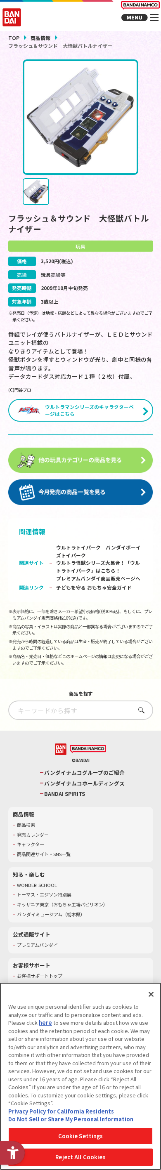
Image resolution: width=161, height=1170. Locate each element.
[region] (80, 1076)
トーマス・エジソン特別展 (44, 895)
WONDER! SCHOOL (37, 885)
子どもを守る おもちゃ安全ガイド (94, 587)
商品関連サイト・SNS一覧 (44, 854)
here (45, 1022)
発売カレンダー (33, 835)
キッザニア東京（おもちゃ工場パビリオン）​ (62, 904)
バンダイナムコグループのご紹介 (84, 772)
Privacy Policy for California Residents (61, 1111)
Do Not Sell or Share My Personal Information (70, 1119)
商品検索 (26, 825)
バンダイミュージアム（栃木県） (51, 914)
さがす (139, 710)
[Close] (151, 994)
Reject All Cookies (80, 1157)
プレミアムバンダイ (37, 945)
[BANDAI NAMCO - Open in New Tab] (88, 749)
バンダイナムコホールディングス (84, 783)
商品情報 (40, 37)
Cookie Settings (80, 1136)
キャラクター (30, 844)
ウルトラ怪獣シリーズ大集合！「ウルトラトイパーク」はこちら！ (98, 566)
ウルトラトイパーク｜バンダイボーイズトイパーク (98, 551)
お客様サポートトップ (39, 976)
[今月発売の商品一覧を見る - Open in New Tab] (80, 492)
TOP (13, 37)
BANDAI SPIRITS (64, 793)
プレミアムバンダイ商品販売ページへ (98, 578)
